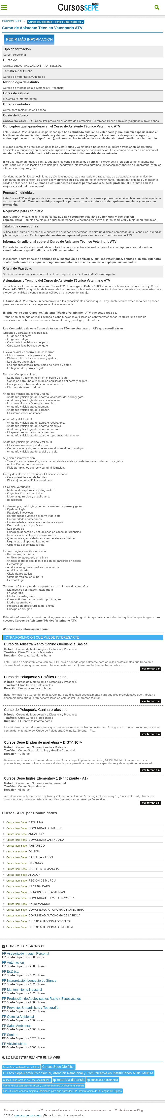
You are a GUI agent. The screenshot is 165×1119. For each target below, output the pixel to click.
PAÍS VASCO (25, 845)
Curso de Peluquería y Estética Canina (35, 677)
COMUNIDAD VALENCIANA (35, 839)
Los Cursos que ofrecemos (52, 1110)
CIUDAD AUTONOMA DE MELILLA (39, 927)
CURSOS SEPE (12, 21)
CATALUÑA (24, 822)
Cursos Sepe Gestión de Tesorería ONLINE (26, 1080)
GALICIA (23, 851)
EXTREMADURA (28, 903)
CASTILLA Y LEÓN (29, 857)
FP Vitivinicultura (14, 1044)
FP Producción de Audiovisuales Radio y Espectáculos (41, 998)
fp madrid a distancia (69, 1080)
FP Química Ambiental (18, 1016)
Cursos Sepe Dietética (58, 1066)
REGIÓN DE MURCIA (31, 880)
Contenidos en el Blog (129, 1110)
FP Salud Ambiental (16, 1025)
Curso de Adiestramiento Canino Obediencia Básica (45, 644)
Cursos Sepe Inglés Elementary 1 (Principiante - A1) (46, 778)
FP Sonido (9, 1034)
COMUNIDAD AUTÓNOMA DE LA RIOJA (43, 915)
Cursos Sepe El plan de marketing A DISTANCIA (43, 742)
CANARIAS (24, 863)
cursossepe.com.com (27, 1115)
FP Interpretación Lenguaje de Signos (29, 980)
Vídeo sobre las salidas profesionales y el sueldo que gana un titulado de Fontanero (43, 1085)
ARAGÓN (23, 874)
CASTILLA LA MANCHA (32, 868)
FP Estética (10, 971)
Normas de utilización (17, 1110)
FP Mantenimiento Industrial (22, 989)
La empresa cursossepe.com (92, 1110)
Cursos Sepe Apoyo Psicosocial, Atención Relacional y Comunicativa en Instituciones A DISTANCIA (78, 1073)
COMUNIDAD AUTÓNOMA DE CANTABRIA (45, 909)
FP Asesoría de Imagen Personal (25, 953)
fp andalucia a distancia (102, 1079)
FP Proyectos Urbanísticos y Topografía (30, 1007)
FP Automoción (13, 962)
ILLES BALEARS (28, 886)
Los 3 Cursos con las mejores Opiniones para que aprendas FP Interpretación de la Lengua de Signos (62, 1091)
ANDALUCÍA (25, 834)
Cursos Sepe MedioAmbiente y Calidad (21, 1067)
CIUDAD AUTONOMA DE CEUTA (38, 921)
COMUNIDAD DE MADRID (34, 828)
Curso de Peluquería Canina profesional (36, 710)
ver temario (149, 668)
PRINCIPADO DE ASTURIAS (35, 892)
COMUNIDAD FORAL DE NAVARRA (40, 898)
